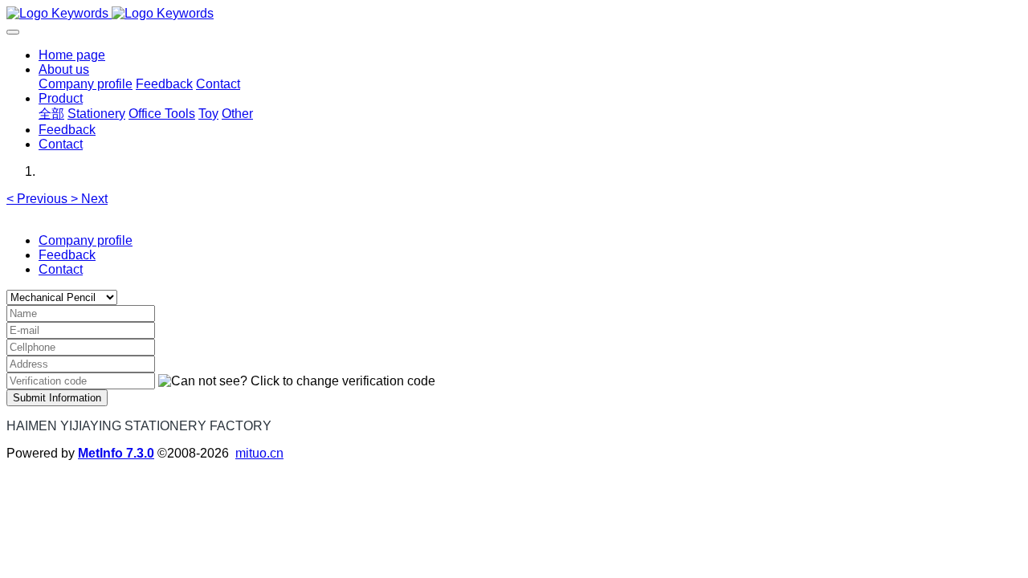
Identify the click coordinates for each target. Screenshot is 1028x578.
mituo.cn (259, 453)
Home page (72, 55)
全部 (51, 113)
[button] (38, 199)
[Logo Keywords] (514, 13)
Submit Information (57, 398)
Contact (61, 269)
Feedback (67, 255)
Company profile (86, 240)
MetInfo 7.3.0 (116, 453)
